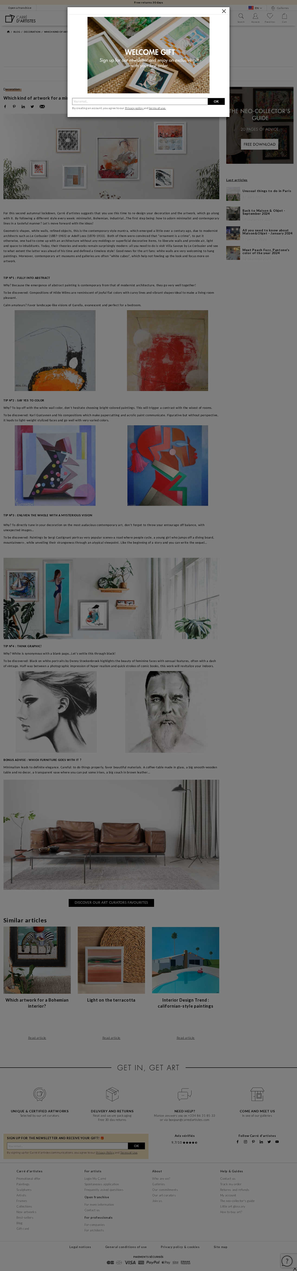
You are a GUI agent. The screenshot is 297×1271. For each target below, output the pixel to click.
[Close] (224, 11)
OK (216, 101)
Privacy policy (134, 108)
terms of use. (157, 108)
